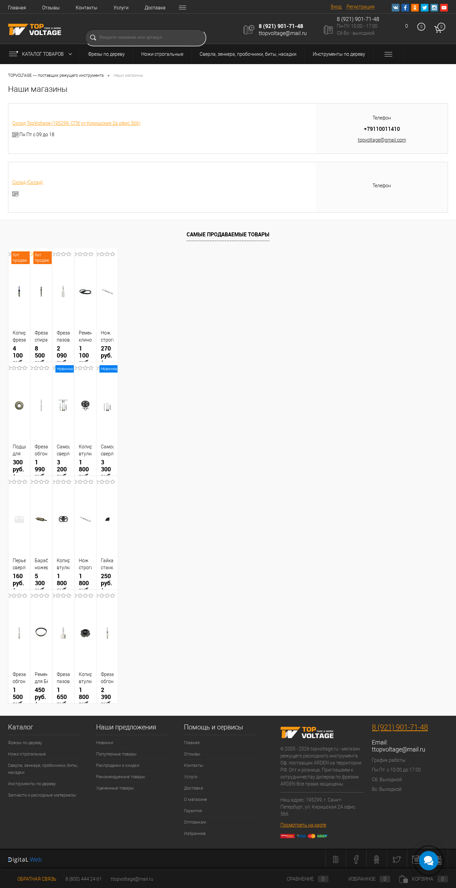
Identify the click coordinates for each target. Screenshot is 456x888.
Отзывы (51, 7)
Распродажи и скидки (117, 765)
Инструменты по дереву (339, 54)
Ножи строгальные (162, 54)
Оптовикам (195, 822)
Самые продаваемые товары (228, 234)
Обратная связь (36, 879)
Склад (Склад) (27, 182)
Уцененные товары (115, 788)
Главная (17, 7)
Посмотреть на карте (303, 825)
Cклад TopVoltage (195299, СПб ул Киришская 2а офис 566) (76, 123)
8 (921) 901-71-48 (281, 26)
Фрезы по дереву (106, 54)
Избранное (195, 833)
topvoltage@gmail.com (382, 140)
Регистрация (361, 6)
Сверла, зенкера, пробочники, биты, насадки (248, 54)
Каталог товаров (43, 54)
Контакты (86, 7)
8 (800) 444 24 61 (83, 879)
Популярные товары (116, 753)
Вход (336, 6)
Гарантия (193, 810)
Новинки (104, 742)
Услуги (121, 7)
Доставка (155, 7)
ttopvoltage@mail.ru (283, 33)
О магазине (195, 799)
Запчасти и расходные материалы (42, 795)
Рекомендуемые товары (120, 776)
